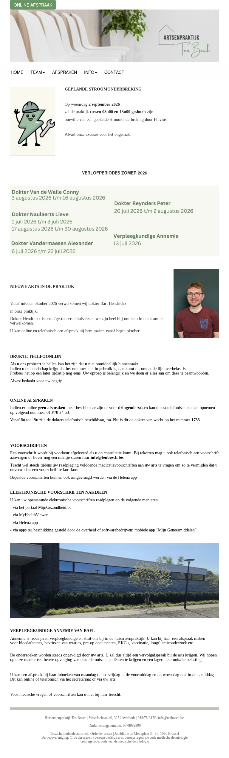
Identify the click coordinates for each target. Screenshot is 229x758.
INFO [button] (89, 72)
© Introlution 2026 (114, 752)
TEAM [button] (36, 72)
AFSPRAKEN (64, 72)
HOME (17, 72)
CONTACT (114, 72)
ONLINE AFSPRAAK (33, 5)
